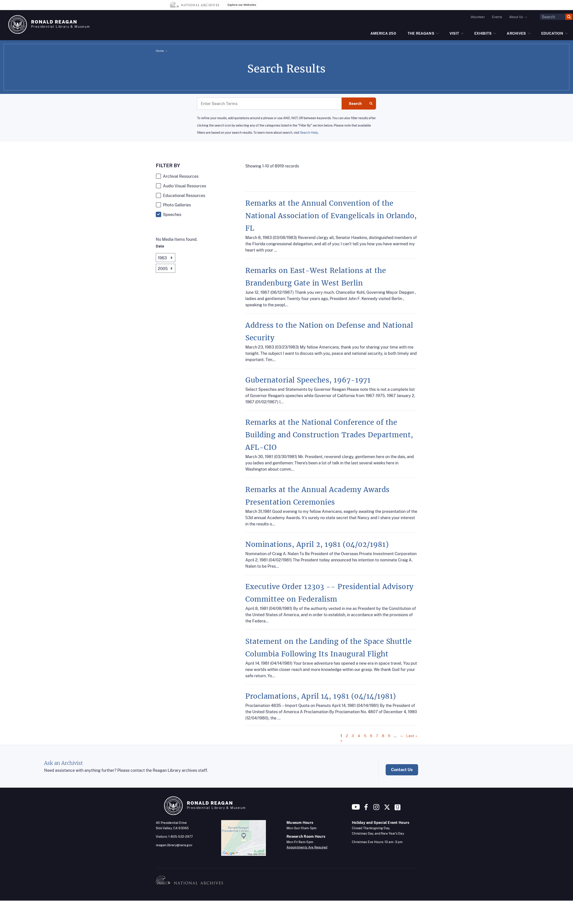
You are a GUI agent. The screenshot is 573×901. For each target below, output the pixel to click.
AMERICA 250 (383, 33)
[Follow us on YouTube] (356, 808)
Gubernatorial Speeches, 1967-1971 (307, 380)
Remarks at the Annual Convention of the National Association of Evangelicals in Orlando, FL (331, 216)
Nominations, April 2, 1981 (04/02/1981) (317, 544)
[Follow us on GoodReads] (397, 808)
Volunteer (477, 17)
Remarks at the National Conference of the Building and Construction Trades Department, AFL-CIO (329, 435)
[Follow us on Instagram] (375, 808)
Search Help (309, 132)
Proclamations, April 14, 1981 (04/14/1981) (320, 696)
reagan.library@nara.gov (174, 845)
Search (355, 103)
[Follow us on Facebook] (366, 808)
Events (497, 17)
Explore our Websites (242, 5)
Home (160, 51)
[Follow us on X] (387, 808)
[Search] (569, 17)
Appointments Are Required (306, 847)
